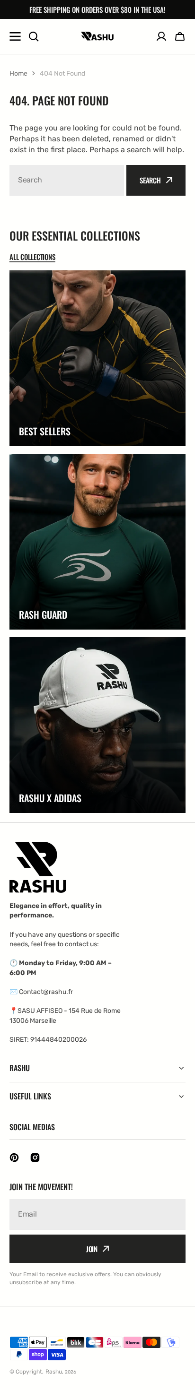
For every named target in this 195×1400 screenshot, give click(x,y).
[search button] (33, 36)
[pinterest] (14, 1157)
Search (150, 180)
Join (92, 1249)
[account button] (161, 36)
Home (18, 73)
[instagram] (35, 1157)
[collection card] (97, 358)
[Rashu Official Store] (97, 36)
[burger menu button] (15, 36)
